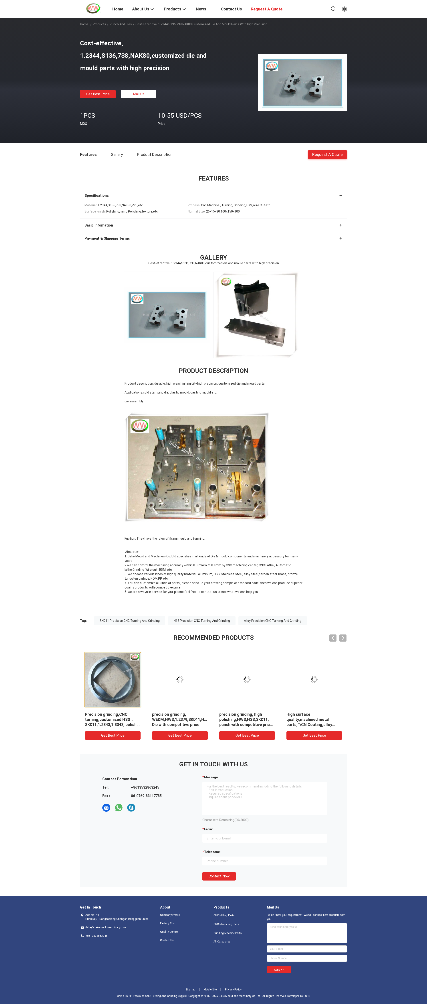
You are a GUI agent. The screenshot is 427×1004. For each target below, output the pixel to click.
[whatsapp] (119, 808)
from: (208, 829)
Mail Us (138, 94)
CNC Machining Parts (226, 924)
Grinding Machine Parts (228, 933)
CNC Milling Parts (224, 915)
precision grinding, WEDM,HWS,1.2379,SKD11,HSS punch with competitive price (113, 719)
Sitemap (190, 989)
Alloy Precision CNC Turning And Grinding (272, 620)
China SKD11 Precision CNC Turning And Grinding (147, 996)
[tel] (144, 808)
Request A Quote (327, 154)
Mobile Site (210, 989)
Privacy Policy (233, 989)
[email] (106, 808)
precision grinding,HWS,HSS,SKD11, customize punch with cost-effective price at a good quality (312, 724)
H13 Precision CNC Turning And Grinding (202, 620)
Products (99, 24)
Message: (211, 777)
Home (84, 24)
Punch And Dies (121, 24)
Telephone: (212, 852)
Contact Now (219, 876)
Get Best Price (98, 94)
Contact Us (167, 940)
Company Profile (170, 915)
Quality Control (169, 931)
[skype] (131, 808)
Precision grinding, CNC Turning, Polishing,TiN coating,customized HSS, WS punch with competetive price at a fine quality (246, 724)
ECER (307, 996)
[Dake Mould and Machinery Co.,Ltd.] (93, 8)
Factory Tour (167, 923)
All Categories (222, 941)
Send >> (279, 969)
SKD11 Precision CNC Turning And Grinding (130, 620)
